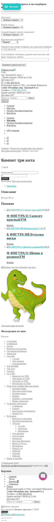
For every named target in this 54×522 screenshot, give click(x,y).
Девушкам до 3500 (21, 378)
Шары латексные (20, 401)
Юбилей (16, 456)
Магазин (11, 108)
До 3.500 (11, 373)
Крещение (17, 438)
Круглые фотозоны (21, 441)
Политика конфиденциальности (16, 465)
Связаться (13, 484)
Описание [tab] (11, 186)
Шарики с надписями (22, 398)
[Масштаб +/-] (2, 517)
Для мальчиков (19, 363)
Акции (10, 346)
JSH (46, 465)
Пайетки (16, 451)
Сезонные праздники (17, 403)
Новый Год (17, 413)
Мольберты (17, 446)
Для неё (10, 371)
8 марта (15, 408)
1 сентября (12, 341)
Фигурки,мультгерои (11, 151)
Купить (5, 179)
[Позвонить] (18, 514)
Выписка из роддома (16, 348)
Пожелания (6, 172)
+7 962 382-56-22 (12, 83)
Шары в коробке (14, 458)
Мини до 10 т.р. (19, 443)
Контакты (11, 113)
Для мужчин (18, 436)
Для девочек (18, 361)
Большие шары (19, 388)
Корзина (13, 481)
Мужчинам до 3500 (21, 383)
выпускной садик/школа (23, 411)
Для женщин (18, 433)
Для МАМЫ (12, 366)
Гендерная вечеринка (17, 351)
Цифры (15, 396)
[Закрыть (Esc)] (10, 517)
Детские (16, 423)
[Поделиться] (8, 517)
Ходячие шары (19, 393)
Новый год (17, 448)
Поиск (30, 98)
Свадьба (16, 453)
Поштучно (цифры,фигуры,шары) (26, 148)
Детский (11, 356)
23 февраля (12, 344)
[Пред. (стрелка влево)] (2, 520)
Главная (10, 106)
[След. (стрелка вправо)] (5, 520)
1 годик (15, 358)
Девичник (11, 353)
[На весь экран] (5, 517)
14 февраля (17, 406)
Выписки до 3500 (20, 376)
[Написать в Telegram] (6, 514)
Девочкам (22, 428)
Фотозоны (11, 416)
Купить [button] (10, 225)
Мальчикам (23, 431)
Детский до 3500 (20, 381)
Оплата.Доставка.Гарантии (19, 111)
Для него (11, 368)
